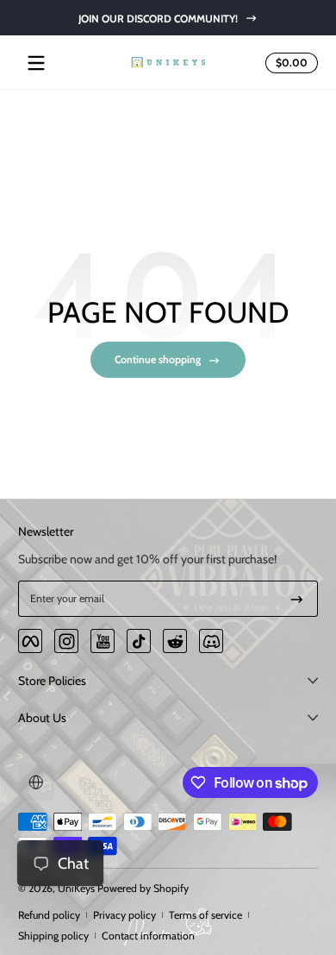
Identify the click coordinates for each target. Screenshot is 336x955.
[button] (289, 63)
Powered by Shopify (143, 888)
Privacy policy (124, 914)
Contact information (148, 935)
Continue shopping (158, 359)
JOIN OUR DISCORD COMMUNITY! (157, 17)
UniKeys (76, 888)
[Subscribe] (297, 599)
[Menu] (36, 63)
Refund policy (49, 914)
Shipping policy (53, 935)
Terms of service (205, 914)
